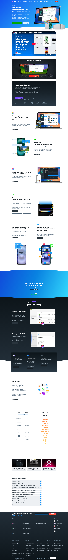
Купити (25, 23)
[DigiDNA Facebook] (39, 558)
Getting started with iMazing (16, 481)
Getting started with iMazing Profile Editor (19, 500)
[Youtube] (37, 558)
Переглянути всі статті (22, 414)
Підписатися (52, 513)
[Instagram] (41, 558)
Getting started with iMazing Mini (17, 483)
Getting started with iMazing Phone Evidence (19, 498)
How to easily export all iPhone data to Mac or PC (20, 496)
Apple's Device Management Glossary (18, 504)
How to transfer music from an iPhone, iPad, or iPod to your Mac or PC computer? (25, 490)
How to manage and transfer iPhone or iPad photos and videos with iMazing (24, 492)
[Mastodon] (46, 558)
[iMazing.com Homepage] (14, 1)
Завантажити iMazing (16, 23)
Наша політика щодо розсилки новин (17, 515)
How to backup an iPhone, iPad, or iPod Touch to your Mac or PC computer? (24, 485)
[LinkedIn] (43, 558)
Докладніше (18, 98)
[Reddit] (44, 558)
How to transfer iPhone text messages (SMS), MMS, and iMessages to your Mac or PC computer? (25, 488)
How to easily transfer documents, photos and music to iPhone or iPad (23, 494)
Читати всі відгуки (34, 289)
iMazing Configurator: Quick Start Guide (18, 502)
